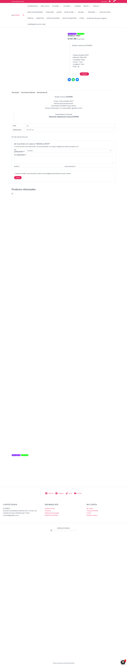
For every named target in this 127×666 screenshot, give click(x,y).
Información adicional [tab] (28, 92)
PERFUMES (91, 12)
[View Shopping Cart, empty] (113, 1)
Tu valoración (20, 155)
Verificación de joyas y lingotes (97, 18)
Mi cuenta (90, 508)
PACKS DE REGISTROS (69, 18)
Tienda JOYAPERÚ (92, 511)
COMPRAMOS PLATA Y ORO (36, 24)
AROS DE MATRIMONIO (35, 12)
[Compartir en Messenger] (77, 79)
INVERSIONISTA (32, 6)
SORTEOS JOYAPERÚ (53, 18)
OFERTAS (30, 18)
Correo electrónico (70, 166)
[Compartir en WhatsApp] (73, 79)
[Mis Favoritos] (109, 1)
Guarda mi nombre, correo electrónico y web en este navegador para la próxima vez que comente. (43, 173)
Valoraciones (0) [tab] (42, 92)
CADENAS (77, 6)
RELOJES (81, 12)
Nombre (17, 166)
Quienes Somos (50, 508)
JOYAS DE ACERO (105, 12)
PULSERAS (55, 6)
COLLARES (66, 6)
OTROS (81, 18)
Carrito (89, 513)
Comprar (84, 74)
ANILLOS (96, 6)
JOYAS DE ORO (69, 12)
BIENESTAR (40, 18)
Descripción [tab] (15, 92)
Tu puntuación (19, 150)
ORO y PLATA (45, 6)
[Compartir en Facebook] (69, 79)
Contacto (48, 511)
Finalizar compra (92, 515)
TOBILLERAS (50, 12)
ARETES (86, 6)
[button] (23, 15)
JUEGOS (59, 12)
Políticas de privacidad (52, 513)
